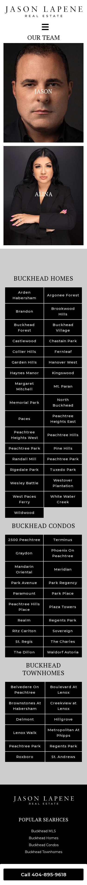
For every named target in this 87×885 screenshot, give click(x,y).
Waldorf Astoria (63, 652)
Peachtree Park (24, 448)
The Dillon (24, 652)
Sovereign (63, 631)
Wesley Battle (24, 483)
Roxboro (24, 757)
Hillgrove (63, 719)
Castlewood (24, 341)
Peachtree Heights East (63, 419)
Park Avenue (24, 583)
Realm (24, 620)
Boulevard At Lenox (63, 690)
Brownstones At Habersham (25, 706)
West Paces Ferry (24, 499)
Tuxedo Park (63, 469)
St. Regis (24, 641)
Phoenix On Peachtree (62, 553)
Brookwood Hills (63, 311)
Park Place (63, 593)
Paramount (24, 593)
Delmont (25, 719)
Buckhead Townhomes (43, 669)
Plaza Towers (62, 607)
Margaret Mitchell (24, 386)
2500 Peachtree (24, 539)
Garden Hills (24, 362)
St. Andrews (63, 757)
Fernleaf (63, 351)
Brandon (24, 311)
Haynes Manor (24, 373)
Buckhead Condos (43, 526)
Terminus (62, 539)
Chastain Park (63, 341)
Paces (24, 418)
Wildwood (24, 512)
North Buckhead (63, 402)
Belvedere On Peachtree (25, 690)
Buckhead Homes (43, 278)
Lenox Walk (25, 732)
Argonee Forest (63, 295)
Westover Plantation (63, 483)
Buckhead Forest (24, 327)
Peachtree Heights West (24, 435)
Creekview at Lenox (63, 706)
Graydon (24, 553)
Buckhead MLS (43, 831)
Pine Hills (63, 448)
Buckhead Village (63, 327)
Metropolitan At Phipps (64, 733)
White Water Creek (63, 499)
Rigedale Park (24, 469)
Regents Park (63, 620)
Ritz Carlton (24, 631)
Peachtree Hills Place (24, 607)
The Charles (63, 641)
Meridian (63, 569)
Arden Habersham (24, 295)
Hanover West (63, 362)
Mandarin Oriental (24, 569)
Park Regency (63, 583)
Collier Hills (24, 351)
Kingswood (63, 373)
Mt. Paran (63, 386)
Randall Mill (24, 459)
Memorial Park (24, 402)
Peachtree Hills (63, 435)
